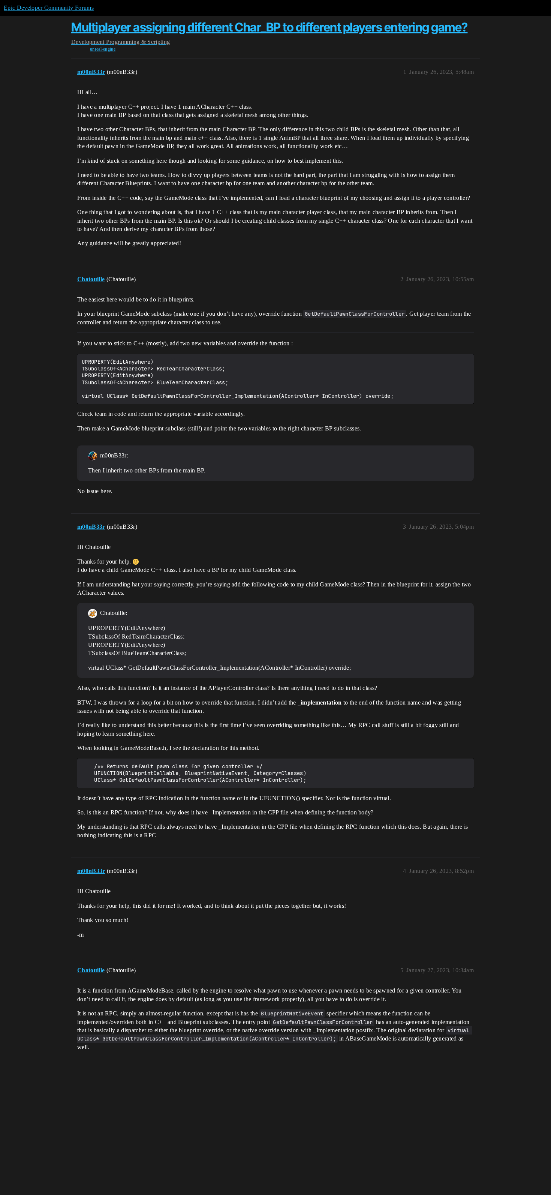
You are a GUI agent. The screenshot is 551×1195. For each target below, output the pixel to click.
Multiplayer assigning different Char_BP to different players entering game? (269, 27)
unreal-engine (102, 49)
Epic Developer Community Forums (49, 7)
